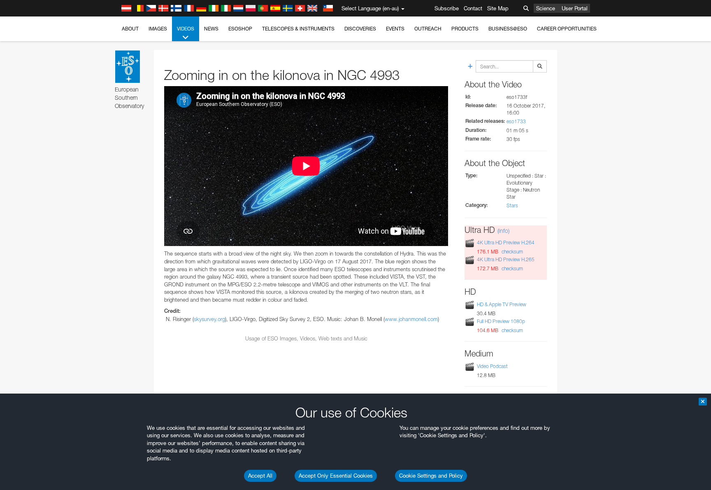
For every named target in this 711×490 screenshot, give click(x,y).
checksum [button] (511, 252)
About (130, 29)
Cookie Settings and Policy (431, 475)
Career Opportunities (567, 29)
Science (545, 8)
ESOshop (240, 29)
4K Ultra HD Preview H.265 (505, 259)
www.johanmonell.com (411, 319)
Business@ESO (507, 29)
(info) (503, 230)
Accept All (260, 475)
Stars (512, 205)
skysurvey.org (209, 319)
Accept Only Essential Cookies (336, 475)
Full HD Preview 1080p (501, 321)
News (211, 29)
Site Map (498, 8)
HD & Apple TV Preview (501, 304)
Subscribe (446, 8)
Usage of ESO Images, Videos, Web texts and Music (306, 338)
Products (465, 29)
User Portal (575, 8)
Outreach (427, 29)
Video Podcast (492, 366)
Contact (473, 8)
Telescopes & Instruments (298, 29)
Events (395, 29)
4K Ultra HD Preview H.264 (505, 242)
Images (158, 29)
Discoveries (360, 29)
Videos (185, 29)
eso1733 (516, 121)
